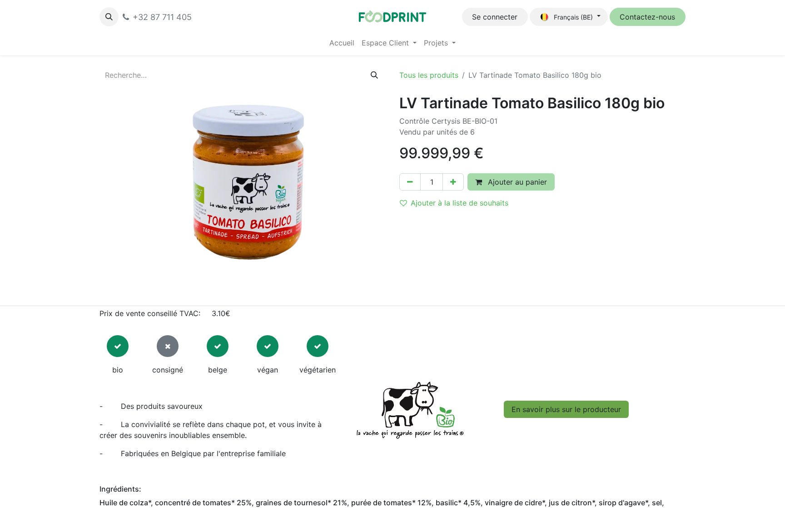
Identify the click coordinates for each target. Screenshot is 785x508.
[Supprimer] (410, 182)
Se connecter (494, 16)
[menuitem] (342, 43)
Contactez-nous (647, 16)
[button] (109, 16)
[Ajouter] (453, 182)
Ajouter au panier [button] (516, 181)
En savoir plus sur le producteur (566, 409)
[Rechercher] (374, 75)
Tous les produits (428, 75)
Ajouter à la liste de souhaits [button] (459, 202)
